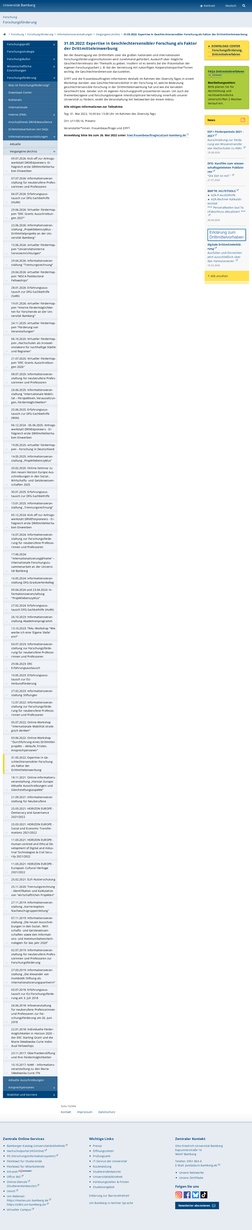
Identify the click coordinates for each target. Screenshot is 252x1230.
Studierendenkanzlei (107, 1171)
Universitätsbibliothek (107, 1177)
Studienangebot (103, 1187)
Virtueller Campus (19, 1209)
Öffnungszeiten (103, 1151)
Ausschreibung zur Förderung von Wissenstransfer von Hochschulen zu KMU (225, 144)
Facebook (187, 1194)
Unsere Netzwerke (191, 1172)
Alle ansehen (219, 276)
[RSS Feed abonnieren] (243, 120)
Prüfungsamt (101, 1156)
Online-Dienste (17, 1182)
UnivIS (11, 1191)
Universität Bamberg (19, 5)
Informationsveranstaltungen (75, 34)
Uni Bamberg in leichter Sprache (111, 1203)
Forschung (10, 17)
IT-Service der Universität (110, 1161)
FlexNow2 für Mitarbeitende (26, 1166)
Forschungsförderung (20, 22)
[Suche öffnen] (244, 5)
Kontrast (209, 5)
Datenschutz (106, 1112)
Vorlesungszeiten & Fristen (111, 1182)
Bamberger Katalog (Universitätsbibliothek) (36, 1146)
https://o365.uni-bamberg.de (26, 1204)
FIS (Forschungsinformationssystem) (31, 1156)
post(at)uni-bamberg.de (201, 1165)
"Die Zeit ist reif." (219, 176)
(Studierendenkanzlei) (21, 1186)
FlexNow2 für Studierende (24, 1161)
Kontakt (66, 1112)
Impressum (84, 1112)
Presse (97, 1146)
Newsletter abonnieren (194, 1205)
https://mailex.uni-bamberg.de (27, 1200)
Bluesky (195, 1194)
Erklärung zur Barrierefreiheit (109, 1196)
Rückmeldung (102, 1166)
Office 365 (13, 1177)
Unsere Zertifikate (191, 1178)
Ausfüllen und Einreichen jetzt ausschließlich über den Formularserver (225, 257)
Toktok (203, 1194)
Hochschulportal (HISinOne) (25, 1151)
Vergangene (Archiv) (108, 34)
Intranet (12, 1171)
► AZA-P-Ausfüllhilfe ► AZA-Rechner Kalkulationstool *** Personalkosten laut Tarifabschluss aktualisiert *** (227, 203)
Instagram (178, 1194)
